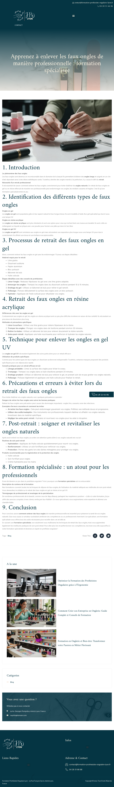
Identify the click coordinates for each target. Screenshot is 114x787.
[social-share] (95, 536)
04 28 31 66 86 (102, 394)
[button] (73, 16)
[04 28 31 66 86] (93, 394)
